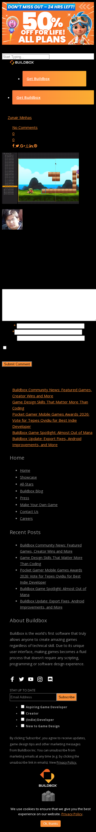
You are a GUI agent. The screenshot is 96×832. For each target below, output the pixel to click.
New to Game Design (43, 726)
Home (25, 470)
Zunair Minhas (20, 117)
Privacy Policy (71, 814)
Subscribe (67, 697)
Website (9, 337)
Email (8, 331)
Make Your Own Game (39, 504)
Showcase (28, 477)
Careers (26, 518)
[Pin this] (35, 145)
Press (24, 497)
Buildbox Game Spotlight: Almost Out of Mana (52, 432)
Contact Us (29, 511)
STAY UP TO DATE (22, 690)
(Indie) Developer (40, 720)
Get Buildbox (38, 78)
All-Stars (27, 484)
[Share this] (14, 145)
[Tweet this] (18, 145)
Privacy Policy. (67, 762)
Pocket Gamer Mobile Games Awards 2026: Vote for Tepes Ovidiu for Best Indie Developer (50, 420)
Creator (32, 713)
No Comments (25, 127)
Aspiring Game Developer (46, 707)
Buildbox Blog (31, 491)
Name (9, 325)
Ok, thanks (50, 823)
